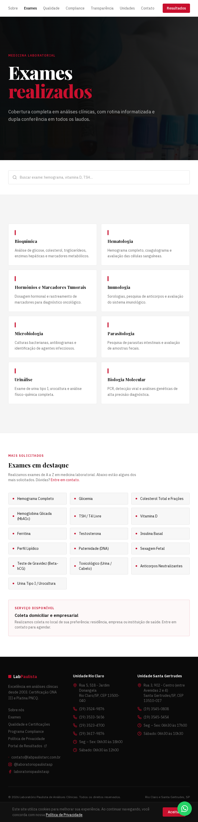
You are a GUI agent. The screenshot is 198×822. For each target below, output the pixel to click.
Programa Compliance (26, 731)
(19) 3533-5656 (91, 717)
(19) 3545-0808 (156, 709)
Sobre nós (16, 710)
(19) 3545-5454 (156, 717)
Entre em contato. (65, 480)
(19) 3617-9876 (91, 733)
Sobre (13, 8)
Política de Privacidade (26, 738)
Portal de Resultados (25, 746)
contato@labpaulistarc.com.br (36, 757)
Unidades (127, 8)
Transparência (102, 8)
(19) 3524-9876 (91, 709)
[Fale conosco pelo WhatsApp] (184, 808)
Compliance (75, 8)
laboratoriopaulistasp (31, 771)
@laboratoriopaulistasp (33, 764)
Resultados (176, 8)
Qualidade (51, 8)
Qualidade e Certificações (29, 724)
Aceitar (174, 812)
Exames (30, 8)
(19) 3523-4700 (91, 725)
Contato (147, 8)
